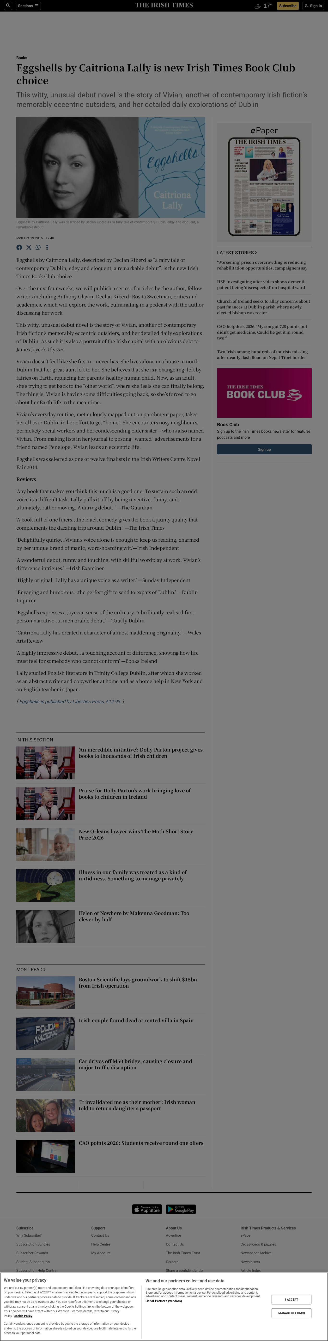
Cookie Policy (23, 1316)
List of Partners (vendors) (164, 1301)
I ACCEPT (291, 1299)
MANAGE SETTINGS (291, 1313)
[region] (164, 1306)
